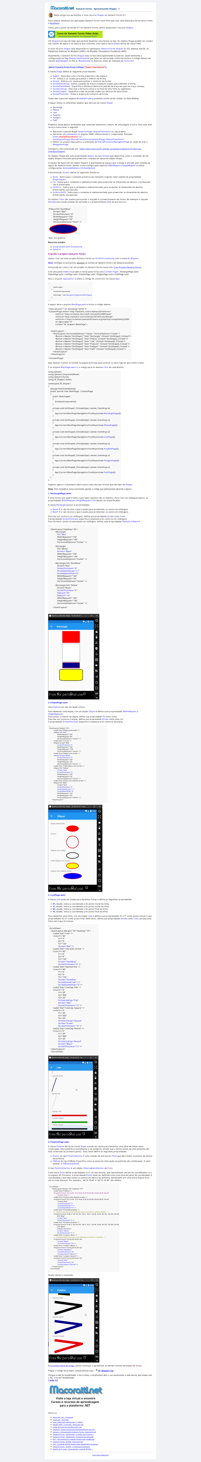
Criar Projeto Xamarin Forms (127, 267)
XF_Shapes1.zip (105, 1370)
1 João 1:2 (53, 1380)
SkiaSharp (55, 23)
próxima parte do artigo (63, 1365)
